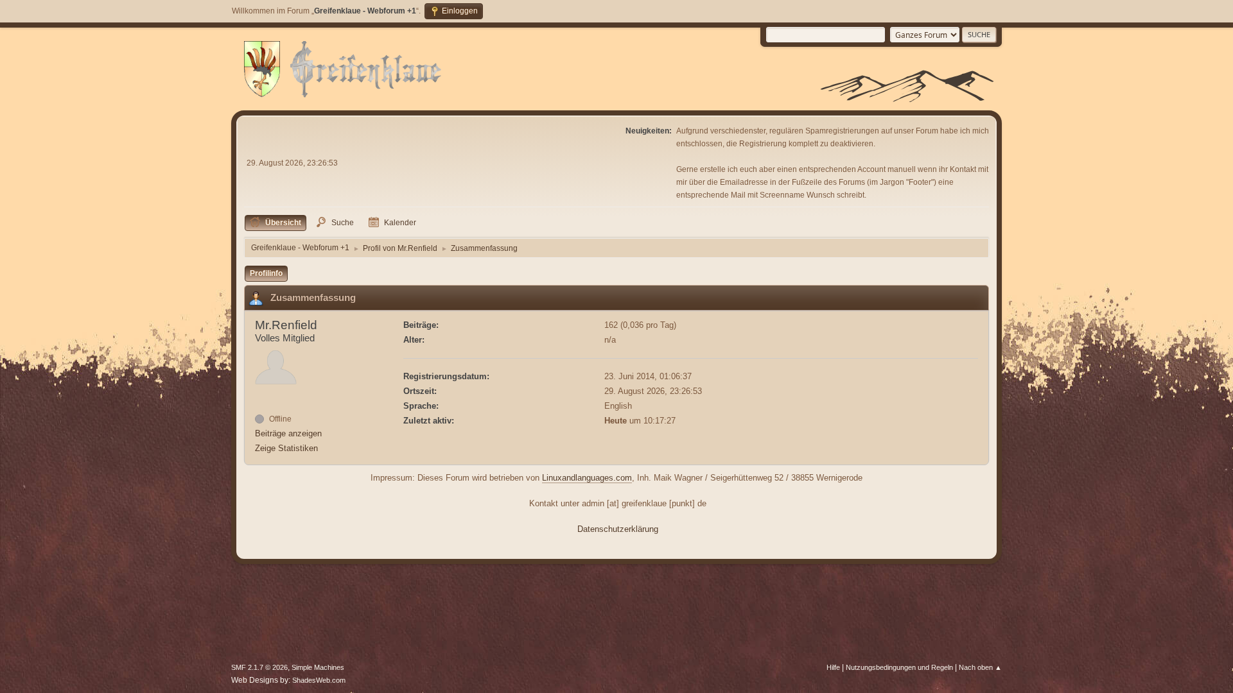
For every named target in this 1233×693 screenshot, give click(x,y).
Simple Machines (318, 667)
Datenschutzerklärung (617, 529)
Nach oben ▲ (980, 667)
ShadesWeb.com (318, 680)
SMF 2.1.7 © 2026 (259, 667)
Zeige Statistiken (286, 448)
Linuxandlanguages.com (587, 478)
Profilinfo (266, 273)
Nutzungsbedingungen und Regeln (899, 667)
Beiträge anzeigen (288, 433)
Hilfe (833, 667)
